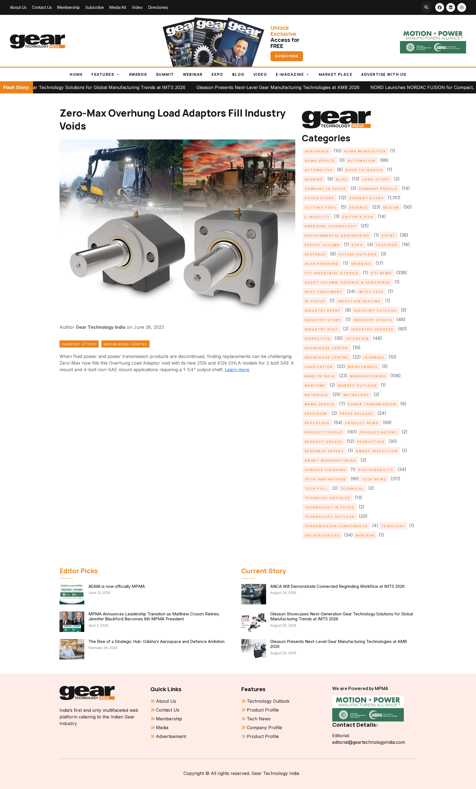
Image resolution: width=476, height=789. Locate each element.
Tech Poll (316, 489)
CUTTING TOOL (321, 207)
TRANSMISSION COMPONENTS (336, 526)
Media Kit (117, 7)
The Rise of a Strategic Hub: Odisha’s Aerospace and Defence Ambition (156, 641)
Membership (68, 7)
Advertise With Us (383, 74)
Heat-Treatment (324, 292)
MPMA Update (320, 404)
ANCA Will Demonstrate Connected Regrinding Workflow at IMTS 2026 (337, 586)
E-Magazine (290, 74)
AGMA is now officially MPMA (116, 586)
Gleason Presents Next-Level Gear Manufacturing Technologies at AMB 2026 (240, 87)
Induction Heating (359, 301)
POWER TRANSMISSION (372, 404)
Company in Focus (325, 189)
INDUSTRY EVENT (323, 311)
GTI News (381, 273)
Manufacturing (368, 376)
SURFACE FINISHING (325, 470)
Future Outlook (358, 254)
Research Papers (324, 451)
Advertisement (171, 736)
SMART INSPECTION (377, 451)
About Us (18, 7)
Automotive (319, 170)
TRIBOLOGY (393, 526)
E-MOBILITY (317, 217)
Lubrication (319, 367)
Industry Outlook (375, 311)
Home (76, 74)
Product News (362, 423)
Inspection (317, 339)
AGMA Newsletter (365, 151)
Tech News (374, 479)
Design (391, 207)
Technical (352, 489)
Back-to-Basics (364, 170)
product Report (378, 432)
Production (370, 442)
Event (389, 236)
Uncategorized (322, 535)
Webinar (193, 74)
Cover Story (319, 198)
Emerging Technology (330, 226)
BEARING (314, 179)
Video (137, 7)
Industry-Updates (372, 329)
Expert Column (322, 245)
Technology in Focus (330, 507)
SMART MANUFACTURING (330, 460)
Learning (374, 357)
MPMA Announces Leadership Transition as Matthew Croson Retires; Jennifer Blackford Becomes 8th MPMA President (154, 616)
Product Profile (324, 432)
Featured (386, 245)
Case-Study (376, 179)
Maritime (315, 385)
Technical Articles (327, 498)
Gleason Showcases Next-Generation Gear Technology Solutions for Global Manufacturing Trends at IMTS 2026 (341, 616)
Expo (217, 74)
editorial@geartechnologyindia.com (368, 742)
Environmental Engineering (337, 236)
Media (162, 727)
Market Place (336, 74)
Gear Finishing (322, 264)
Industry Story (323, 320)
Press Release (356, 414)
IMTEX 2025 (371, 292)
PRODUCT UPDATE (323, 442)
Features (102, 74)
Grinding (361, 264)
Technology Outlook (330, 517)
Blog (238, 74)
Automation (362, 161)
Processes (317, 423)
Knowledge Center (326, 348)
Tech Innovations (325, 479)
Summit (165, 74)
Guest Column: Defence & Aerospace (347, 282)
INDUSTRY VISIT (322, 329)
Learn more (237, 369)
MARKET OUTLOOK (357, 385)
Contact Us (42, 7)
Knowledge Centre (125, 344)
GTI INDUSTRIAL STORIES (332, 273)
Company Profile (378, 189)
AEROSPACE (317, 151)
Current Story (79, 344)
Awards (138, 74)
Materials (316, 395)
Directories (158, 7)
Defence (358, 207)
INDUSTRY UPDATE (372, 320)
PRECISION (316, 414)
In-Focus (315, 301)
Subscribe (94, 7)
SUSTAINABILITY (375, 470)
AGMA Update (320, 161)
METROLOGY (356, 395)
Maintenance (363, 367)
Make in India (320, 376)
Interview (357, 339)
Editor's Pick (357, 217)
